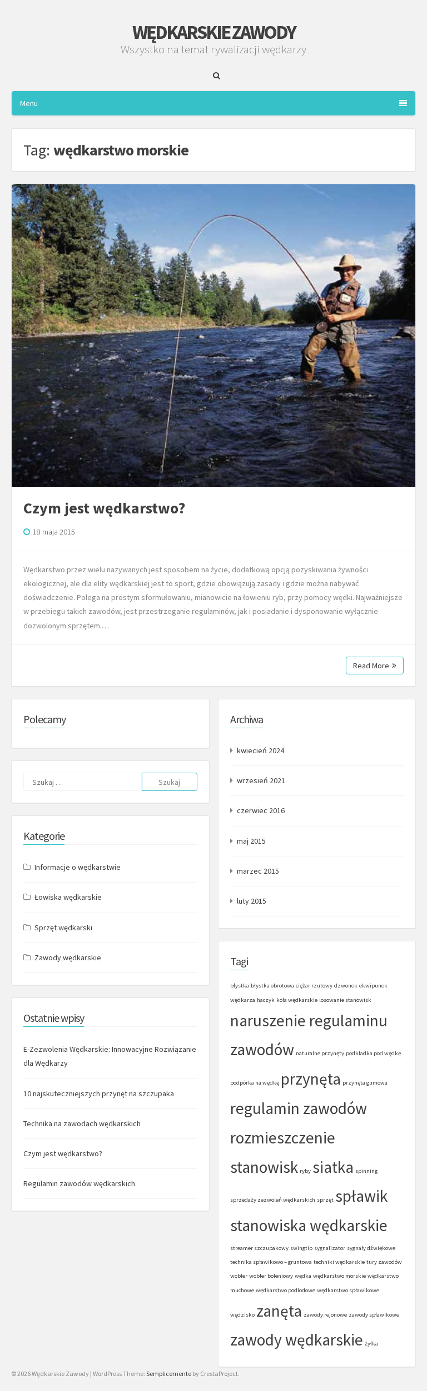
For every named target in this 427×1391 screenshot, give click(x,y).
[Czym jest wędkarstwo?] (213, 335)
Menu (29, 103)
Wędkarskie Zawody (213, 32)
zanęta (279, 1311)
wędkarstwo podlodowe (285, 1290)
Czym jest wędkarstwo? (104, 508)
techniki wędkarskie (339, 1262)
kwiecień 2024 (260, 750)
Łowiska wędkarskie (68, 897)
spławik (361, 1196)
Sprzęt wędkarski (63, 928)
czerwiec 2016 (261, 810)
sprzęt (325, 1199)
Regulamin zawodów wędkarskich (79, 1183)
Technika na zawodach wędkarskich (82, 1123)
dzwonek (346, 985)
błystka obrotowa (272, 985)
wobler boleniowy (271, 1275)
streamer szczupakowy (259, 1248)
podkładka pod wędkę (373, 1053)
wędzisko (242, 1314)
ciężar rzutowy (314, 985)
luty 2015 (251, 901)
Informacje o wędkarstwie (77, 867)
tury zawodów (384, 1262)
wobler (238, 1275)
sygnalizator (329, 1248)
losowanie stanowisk (345, 1000)
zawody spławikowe (374, 1314)
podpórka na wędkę (254, 1082)
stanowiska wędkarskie (309, 1225)
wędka (303, 1275)
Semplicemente (168, 1373)
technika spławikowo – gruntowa (271, 1262)
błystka (239, 985)
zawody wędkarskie (296, 1339)
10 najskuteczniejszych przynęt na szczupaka (98, 1093)
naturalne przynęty (320, 1053)
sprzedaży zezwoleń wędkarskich (272, 1199)
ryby (305, 1171)
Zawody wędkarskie (67, 957)
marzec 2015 (258, 871)
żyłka (371, 1343)
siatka (333, 1167)
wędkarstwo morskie (339, 1275)
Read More (371, 666)
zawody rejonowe (325, 1314)
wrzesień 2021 (261, 780)
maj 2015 (251, 841)
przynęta (311, 1079)
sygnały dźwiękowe (371, 1248)
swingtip (301, 1248)
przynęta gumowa (365, 1082)
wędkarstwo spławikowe (348, 1290)
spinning (366, 1171)
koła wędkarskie (296, 1000)
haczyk (266, 1000)
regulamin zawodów (298, 1108)
